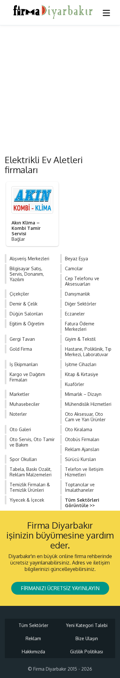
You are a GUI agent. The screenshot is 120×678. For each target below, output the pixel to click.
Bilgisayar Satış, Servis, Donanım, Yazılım (27, 274)
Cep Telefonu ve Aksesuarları (82, 281)
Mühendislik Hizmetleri (88, 404)
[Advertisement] (60, 89)
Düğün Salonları (26, 313)
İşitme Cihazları (80, 364)
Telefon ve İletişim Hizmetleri (84, 471)
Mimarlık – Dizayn (83, 394)
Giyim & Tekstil (80, 339)
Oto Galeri (20, 429)
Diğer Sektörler (80, 303)
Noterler (18, 414)
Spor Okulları (23, 459)
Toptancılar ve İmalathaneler (80, 487)
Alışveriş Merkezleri (29, 258)
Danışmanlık (77, 294)
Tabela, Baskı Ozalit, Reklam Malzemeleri (31, 471)
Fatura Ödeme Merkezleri (79, 326)
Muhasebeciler (25, 404)
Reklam (33, 638)
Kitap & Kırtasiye (81, 374)
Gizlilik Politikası (86, 651)
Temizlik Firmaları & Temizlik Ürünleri (30, 487)
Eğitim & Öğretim (27, 323)
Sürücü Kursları (80, 459)
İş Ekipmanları (24, 364)
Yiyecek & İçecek (27, 500)
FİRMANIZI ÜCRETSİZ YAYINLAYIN (60, 588)
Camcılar (74, 268)
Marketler (19, 394)
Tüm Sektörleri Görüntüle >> (82, 502)
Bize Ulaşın (87, 638)
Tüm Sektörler (33, 625)
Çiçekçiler (19, 294)
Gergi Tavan (22, 339)
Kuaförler (74, 384)
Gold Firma (21, 349)
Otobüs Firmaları (82, 439)
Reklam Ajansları (82, 449)
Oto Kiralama (78, 429)
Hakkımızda (33, 651)
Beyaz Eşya (76, 258)
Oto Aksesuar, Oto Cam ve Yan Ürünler (85, 416)
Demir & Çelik (23, 303)
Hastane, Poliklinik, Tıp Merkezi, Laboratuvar (88, 351)
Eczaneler (75, 313)
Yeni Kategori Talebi (87, 625)
